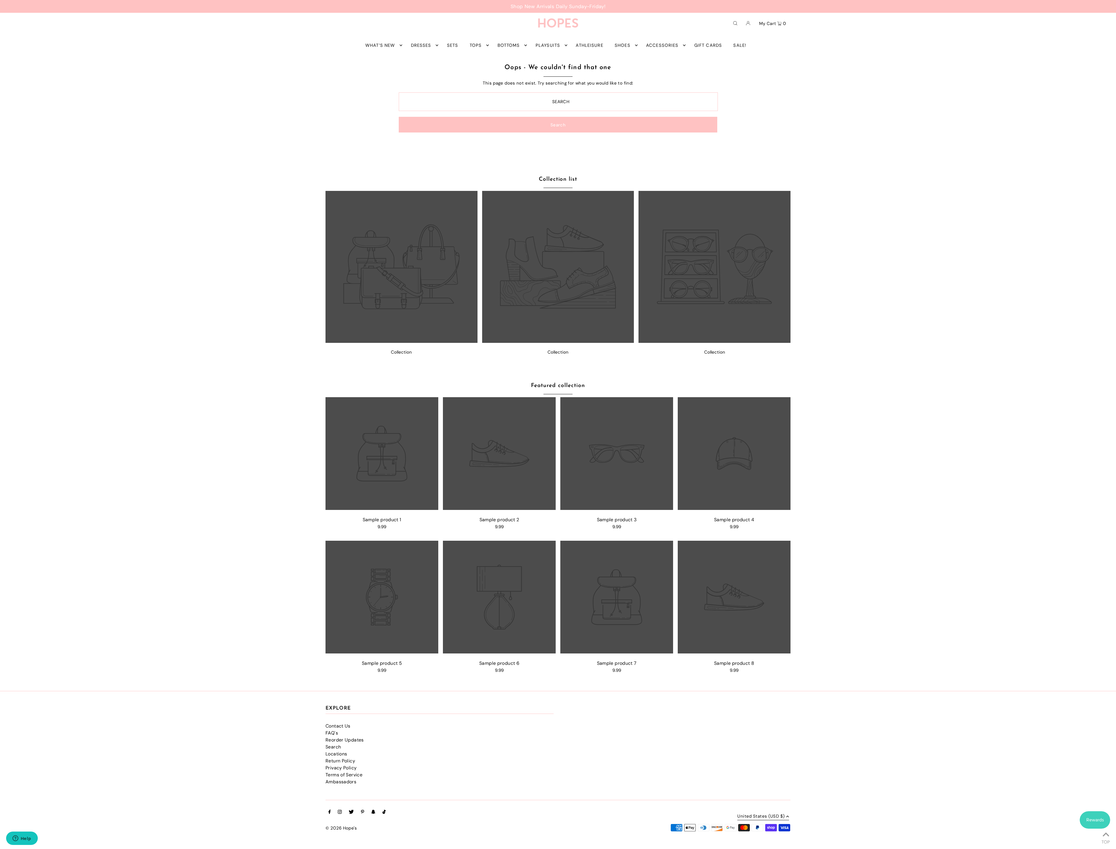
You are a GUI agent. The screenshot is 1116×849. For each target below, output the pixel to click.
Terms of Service (344, 775)
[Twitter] (351, 812)
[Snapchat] (373, 812)
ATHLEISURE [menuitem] (589, 45)
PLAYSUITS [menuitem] (548, 45)
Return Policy (340, 761)
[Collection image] (401, 341)
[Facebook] (329, 812)
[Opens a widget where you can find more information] (22, 839)
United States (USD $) (761, 816)
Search (333, 747)
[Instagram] (340, 812)
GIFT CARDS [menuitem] (708, 45)
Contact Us (338, 726)
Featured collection (558, 385)
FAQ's (332, 733)
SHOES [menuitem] (622, 45)
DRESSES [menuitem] (421, 45)
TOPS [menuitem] (476, 45)
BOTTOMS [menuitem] (509, 45)
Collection (401, 352)
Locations (336, 754)
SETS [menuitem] (452, 45)
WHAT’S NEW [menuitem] (380, 45)
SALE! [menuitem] (739, 45)
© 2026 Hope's (341, 828)
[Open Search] (735, 23)
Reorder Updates (345, 740)
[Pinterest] (362, 812)
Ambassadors (341, 782)
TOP (1105, 841)
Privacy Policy (341, 768)
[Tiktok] (384, 812)
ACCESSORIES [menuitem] (662, 45)
